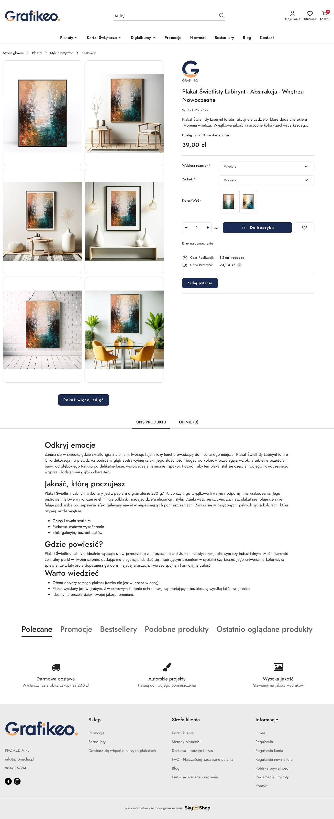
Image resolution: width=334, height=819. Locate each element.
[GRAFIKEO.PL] (190, 68)
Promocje (96, 733)
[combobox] (266, 166)
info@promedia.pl (19, 759)
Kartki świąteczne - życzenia (195, 777)
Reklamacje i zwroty (272, 777)
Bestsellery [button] (118, 629)
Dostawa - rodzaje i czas (192, 750)
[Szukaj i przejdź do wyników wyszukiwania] (221, 16)
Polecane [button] (37, 629)
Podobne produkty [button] (177, 629)
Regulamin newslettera (274, 759)
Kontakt (262, 786)
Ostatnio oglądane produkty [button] (264, 629)
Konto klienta (183, 733)
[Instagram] (17, 781)
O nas (261, 733)
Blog (176, 768)
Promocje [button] (76, 629)
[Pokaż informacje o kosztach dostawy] (239, 265)
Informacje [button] (267, 719)
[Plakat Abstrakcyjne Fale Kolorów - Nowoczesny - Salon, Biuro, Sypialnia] (248, 201)
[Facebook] (8, 781)
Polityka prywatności (272, 768)
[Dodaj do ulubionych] (304, 227)
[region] (238, 201)
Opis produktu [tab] (151, 422)
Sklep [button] (95, 719)
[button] (42, 113)
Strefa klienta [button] (186, 719)
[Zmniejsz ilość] (186, 227)
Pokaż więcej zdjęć (83, 400)
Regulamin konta (269, 750)
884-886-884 (15, 768)
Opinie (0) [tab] (188, 422)
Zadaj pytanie (200, 283)
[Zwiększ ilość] (207, 227)
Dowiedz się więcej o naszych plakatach (122, 750)
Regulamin (264, 742)
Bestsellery (97, 742)
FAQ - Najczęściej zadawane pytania (202, 759)
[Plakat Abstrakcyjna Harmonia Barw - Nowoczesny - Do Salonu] (228, 201)
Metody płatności (186, 742)
